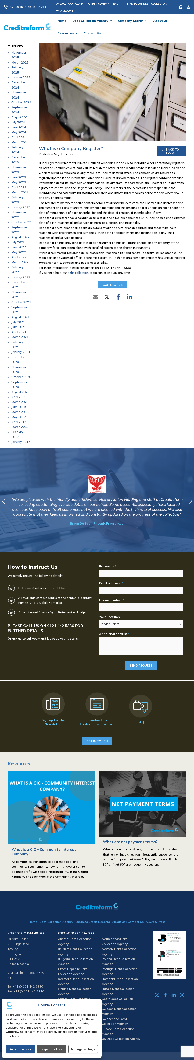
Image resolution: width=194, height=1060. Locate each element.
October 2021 (21, 302)
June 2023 (18, 177)
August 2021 (20, 317)
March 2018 (20, 412)
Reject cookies (52, 1049)
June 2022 (18, 247)
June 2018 (18, 407)
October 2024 (21, 102)
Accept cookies (20, 1049)
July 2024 (18, 122)
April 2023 (18, 187)
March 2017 (20, 427)
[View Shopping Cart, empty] (180, 7)
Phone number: (111, 600)
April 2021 (18, 332)
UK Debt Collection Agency (121, 1039)
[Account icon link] (188, 7)
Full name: (107, 566)
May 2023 (18, 182)
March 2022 (20, 262)
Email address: (111, 583)
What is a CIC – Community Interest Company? (44, 851)
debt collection (78, 272)
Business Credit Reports (92, 922)
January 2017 (20, 442)
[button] (27, 7)
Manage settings (83, 1049)
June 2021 (18, 327)
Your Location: (109, 617)
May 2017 (18, 417)
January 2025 (20, 77)
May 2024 (18, 132)
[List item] (157, 995)
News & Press (155, 922)
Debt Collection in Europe (76, 932)
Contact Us (136, 922)
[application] (75, 10)
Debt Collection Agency (56, 922)
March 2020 (20, 402)
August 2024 (20, 117)
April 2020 (18, 397)
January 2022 (20, 277)
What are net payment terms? (130, 841)
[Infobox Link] (53, 710)
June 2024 (18, 127)
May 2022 (18, 252)
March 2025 (20, 62)
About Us (118, 922)
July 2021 (18, 322)
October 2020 (21, 377)
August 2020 (20, 392)
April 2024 (18, 137)
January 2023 (20, 207)
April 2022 (18, 257)
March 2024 (20, 142)
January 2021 (20, 352)
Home (33, 922)
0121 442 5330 (60, 625)
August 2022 (20, 237)
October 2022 (21, 222)
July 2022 (18, 242)
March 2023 (20, 192)
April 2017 (18, 422)
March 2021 (20, 337)
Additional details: (114, 634)
